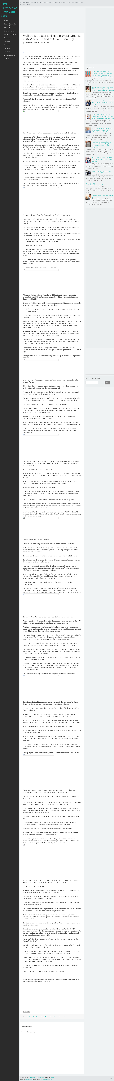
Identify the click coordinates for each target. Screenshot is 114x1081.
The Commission (9, 55)
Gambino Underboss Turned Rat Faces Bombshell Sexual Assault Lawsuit (102, 159)
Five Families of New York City (9, 10)
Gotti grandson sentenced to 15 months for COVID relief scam (101, 172)
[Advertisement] (52, 20)
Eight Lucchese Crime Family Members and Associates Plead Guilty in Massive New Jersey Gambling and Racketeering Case (102, 74)
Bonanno (7, 52)
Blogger (52, 1077)
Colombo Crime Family (38, 1017)
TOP (111, 1078)
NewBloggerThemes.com (47, 1079)
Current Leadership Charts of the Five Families (10, 25)
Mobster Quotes (9, 31)
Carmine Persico (28, 1017)
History (6, 58)
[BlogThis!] (25, 1012)
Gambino (7, 45)
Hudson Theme (28, 1079)
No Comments (62, 1017)
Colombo (7, 48)
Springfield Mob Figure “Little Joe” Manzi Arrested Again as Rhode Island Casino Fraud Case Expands (103, 89)
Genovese (7, 41)
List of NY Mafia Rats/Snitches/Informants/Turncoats (97, 184)
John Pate (47, 1017)
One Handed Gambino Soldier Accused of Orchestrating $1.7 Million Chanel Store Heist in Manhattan (101, 144)
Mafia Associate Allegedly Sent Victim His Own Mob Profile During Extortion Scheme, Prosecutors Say (103, 116)
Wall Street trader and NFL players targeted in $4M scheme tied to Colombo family (52, 37)
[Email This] (24, 1012)
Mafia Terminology (10, 34)
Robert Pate (53, 1017)
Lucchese (7, 38)
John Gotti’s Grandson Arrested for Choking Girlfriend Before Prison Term (103, 102)
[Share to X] (27, 1012)
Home (6, 20)
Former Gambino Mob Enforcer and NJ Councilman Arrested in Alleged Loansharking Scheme (102, 130)
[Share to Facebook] (29, 1012)
